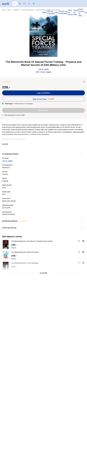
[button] (24, 3)
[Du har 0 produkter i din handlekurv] (33, 3)
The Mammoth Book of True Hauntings (24, 263)
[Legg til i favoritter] (83, 82)
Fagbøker (16, 10)
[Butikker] (19, 3)
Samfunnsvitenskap (28, 10)
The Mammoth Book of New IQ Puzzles (25, 252)
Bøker (9, 10)
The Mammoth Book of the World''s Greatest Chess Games (32, 241)
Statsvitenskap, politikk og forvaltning (48, 10)
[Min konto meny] (29, 3)
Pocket (13, 248)
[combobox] (14, 3)
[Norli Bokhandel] (5, 4)
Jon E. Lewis (43, 69)
